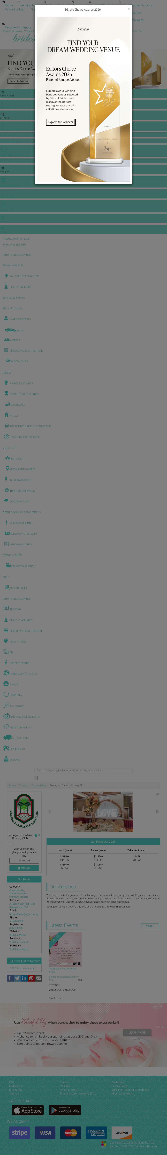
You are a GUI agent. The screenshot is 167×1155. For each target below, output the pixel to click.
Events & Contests (103, 5)
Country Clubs (39, 785)
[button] (3, 69)
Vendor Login (46, 27)
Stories (84, 12)
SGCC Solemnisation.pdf (22, 968)
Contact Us (118, 1082)
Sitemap (14, 1093)
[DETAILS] (65, 949)
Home (9, 5)
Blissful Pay (15, 1089)
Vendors (78, 5)
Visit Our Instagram (19, 949)
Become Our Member (76, 27)
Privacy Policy (120, 1086)
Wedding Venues (18, 893)
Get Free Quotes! (95, 31)
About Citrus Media (122, 1093)
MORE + (150, 926)
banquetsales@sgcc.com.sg (23, 914)
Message (25, 868)
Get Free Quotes (56, 5)
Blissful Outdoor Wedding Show (78, 1093)
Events (64, 1082)
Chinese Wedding (108, 12)
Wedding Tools (29, 5)
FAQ (11, 1082)
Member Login (105, 27)
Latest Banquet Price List (137, 5)
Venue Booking (14, 9)
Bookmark (24, 860)
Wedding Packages (131, 20)
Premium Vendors (19, 897)
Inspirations (133, 12)
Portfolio (66, 9)
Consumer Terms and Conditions (130, 1089)
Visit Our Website (18, 935)
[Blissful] (28, 1110)
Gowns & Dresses (42, 9)
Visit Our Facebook (19, 942)
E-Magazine (104, 20)
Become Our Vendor (18, 27)
